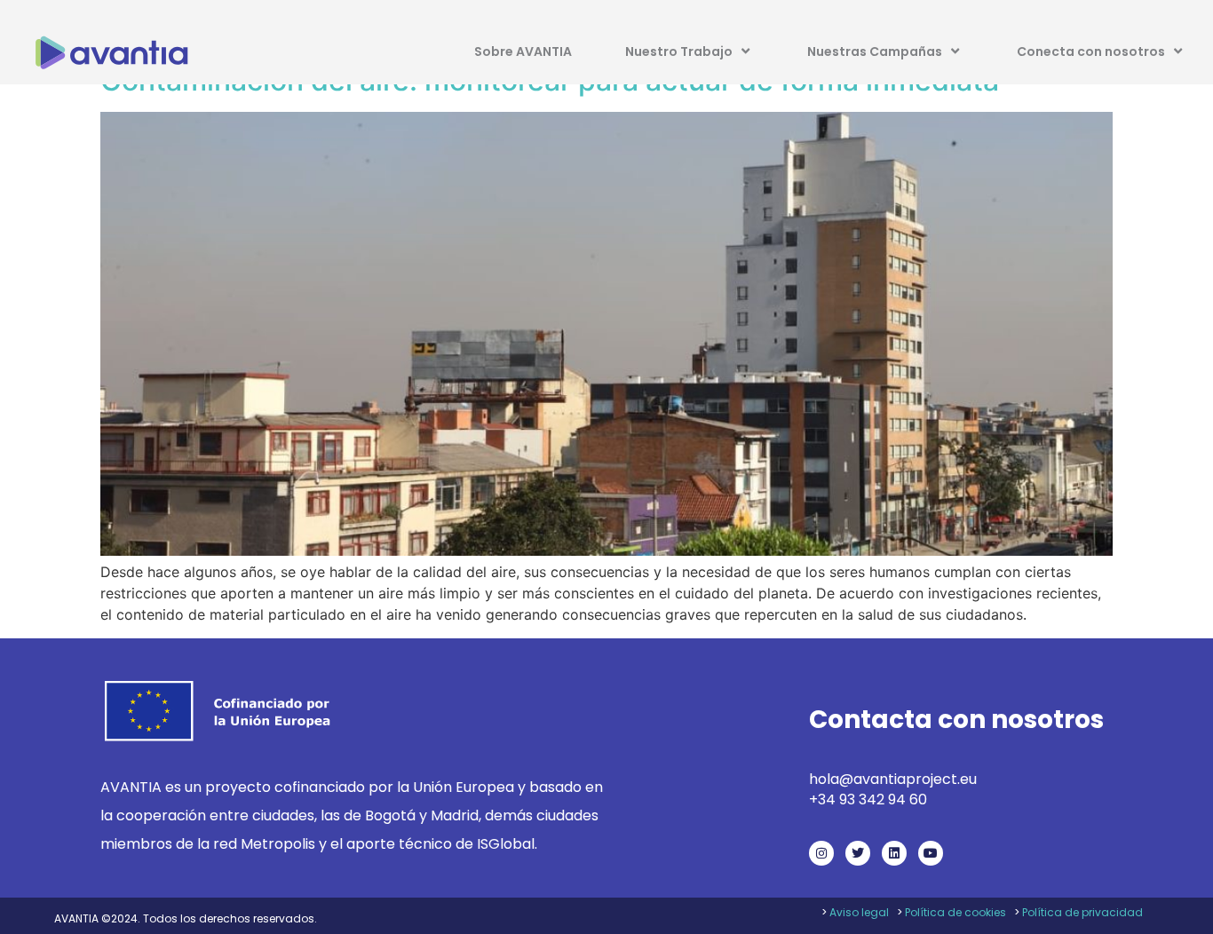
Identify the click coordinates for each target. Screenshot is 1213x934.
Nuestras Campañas (874, 51)
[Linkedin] (894, 853)
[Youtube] (930, 853)
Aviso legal (859, 912)
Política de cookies (955, 912)
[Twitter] (857, 853)
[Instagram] (821, 853)
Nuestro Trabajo (679, 51)
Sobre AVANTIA (523, 51)
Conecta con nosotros (1091, 51)
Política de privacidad (1082, 912)
